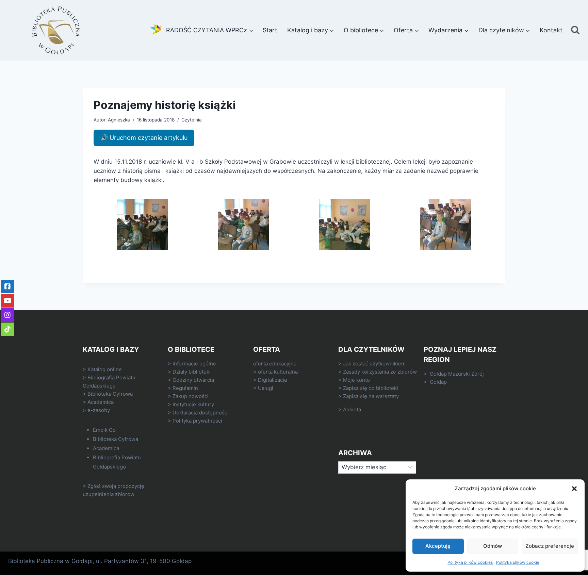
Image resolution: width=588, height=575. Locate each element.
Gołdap (438, 382)
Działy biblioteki (192, 371)
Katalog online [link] (104, 369)
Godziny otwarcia (193, 380)
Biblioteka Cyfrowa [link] (110, 394)
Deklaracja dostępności (201, 412)
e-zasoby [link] (98, 410)
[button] (574, 488)
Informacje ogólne (194, 363)
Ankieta (352, 409)
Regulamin (185, 388)
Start (270, 30)
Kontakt (551, 30)
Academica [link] (100, 402)
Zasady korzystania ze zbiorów (380, 371)
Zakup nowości (191, 396)
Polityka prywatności (197, 420)
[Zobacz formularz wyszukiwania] (575, 30)
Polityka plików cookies (470, 562)
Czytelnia (191, 119)
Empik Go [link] (104, 430)
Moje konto (356, 380)
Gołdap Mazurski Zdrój (457, 374)
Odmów (492, 546)
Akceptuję (438, 546)
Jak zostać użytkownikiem (374, 363)
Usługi (265, 388)
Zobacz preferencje (549, 546)
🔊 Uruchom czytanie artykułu (143, 137)
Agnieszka (119, 119)
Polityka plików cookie (517, 562)
